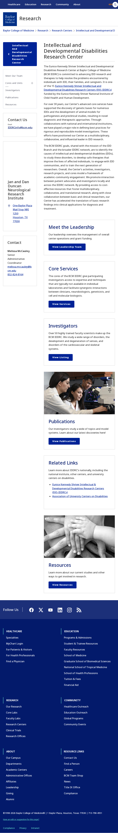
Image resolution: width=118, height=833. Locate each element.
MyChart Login (14, 643)
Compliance (71, 793)
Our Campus (13, 757)
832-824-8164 (15, 274)
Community (62, 4)
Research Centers (62, 30)
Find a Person (72, 763)
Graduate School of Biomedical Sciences (87, 661)
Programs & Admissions (78, 637)
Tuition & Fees (72, 679)
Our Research (14, 706)
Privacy (22, 828)
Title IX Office (72, 787)
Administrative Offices (19, 775)
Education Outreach (75, 712)
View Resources (62, 584)
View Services (61, 304)
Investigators (12, 90)
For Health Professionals (20, 655)
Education (30, 4)
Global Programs (73, 718)
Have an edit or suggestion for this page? (21, 819)
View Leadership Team (67, 246)
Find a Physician (15, 661)
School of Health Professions (81, 673)
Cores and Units (14, 83)
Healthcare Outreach (76, 706)
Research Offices (16, 736)
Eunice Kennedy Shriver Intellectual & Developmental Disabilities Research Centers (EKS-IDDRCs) (78, 488)
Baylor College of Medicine (18, 30)
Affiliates (11, 781)
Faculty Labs (13, 718)
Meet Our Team (14, 75)
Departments (14, 763)
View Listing (60, 357)
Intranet (35, 828)
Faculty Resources (74, 649)
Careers (68, 769)
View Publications (64, 441)
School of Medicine (75, 655)
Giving (9, 793)
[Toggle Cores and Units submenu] (32, 83)
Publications (11, 97)
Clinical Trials (13, 730)
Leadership (12, 787)
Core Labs (11, 712)
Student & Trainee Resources (81, 643)
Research (46, 4)
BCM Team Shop (73, 775)
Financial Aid (71, 685)
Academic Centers (16, 769)
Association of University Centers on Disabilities (80, 496)
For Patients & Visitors (19, 649)
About (76, 4)
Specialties (12, 637)
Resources (11, 104)
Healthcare (14, 4)
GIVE (111, 4)
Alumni (10, 799)
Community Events (75, 724)
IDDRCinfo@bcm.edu (20, 127)
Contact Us (70, 757)
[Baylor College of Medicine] (10, 19)
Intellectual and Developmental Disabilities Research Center (22, 54)
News (67, 781)
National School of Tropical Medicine (85, 667)
